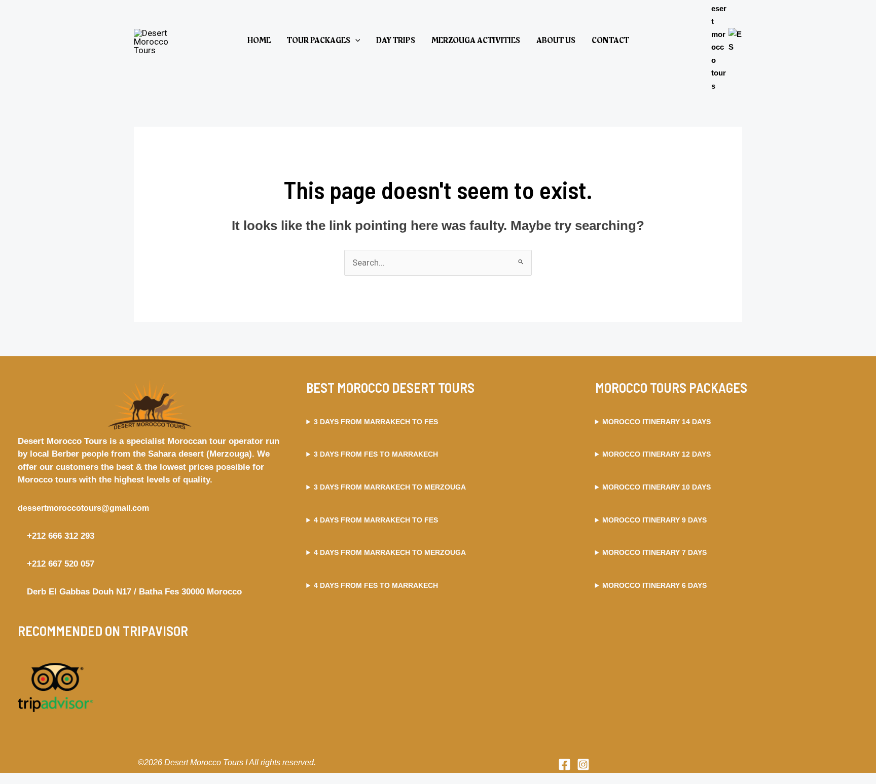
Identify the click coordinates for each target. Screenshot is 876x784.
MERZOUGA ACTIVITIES (475, 40)
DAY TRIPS (395, 40)
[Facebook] (564, 764)
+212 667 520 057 (59, 564)
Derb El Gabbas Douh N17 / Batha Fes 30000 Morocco (133, 591)
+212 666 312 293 (59, 536)
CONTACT (610, 40)
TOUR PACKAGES (318, 40)
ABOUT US (555, 40)
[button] (355, 40)
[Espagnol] (735, 39)
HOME (259, 40)
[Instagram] (583, 764)
